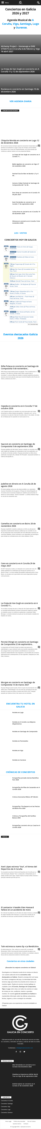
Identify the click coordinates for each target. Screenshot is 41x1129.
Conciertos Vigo (5, 1106)
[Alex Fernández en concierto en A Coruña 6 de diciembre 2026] (6, 1067)
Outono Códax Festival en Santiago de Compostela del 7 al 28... (25, 184)
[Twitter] (24, 1052)
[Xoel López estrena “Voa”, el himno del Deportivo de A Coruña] (20, 852)
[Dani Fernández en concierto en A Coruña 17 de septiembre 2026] (6, 205)
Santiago (25, 24)
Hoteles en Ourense (19, 760)
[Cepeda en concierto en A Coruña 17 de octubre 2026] (20, 393)
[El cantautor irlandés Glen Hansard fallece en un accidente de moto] (20, 892)
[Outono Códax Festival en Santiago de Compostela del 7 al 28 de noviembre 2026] (6, 185)
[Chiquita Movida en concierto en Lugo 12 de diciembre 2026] (20, 126)
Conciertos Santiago (7, 1103)
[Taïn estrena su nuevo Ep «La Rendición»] (20, 931)
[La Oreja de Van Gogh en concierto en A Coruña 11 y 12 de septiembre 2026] (20, 73)
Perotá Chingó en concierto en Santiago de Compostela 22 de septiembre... (19, 643)
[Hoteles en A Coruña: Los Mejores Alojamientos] (6, 724)
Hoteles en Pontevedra (20, 741)
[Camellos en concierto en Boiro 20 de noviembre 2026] (20, 511)
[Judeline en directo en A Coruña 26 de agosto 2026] (20, 471)
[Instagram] (21, 1052)
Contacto (25, 1123)
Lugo (36, 24)
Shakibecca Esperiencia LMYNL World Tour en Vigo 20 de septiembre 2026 (25, 1075)
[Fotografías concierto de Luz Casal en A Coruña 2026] (6, 828)
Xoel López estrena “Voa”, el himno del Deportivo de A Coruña (19, 867)
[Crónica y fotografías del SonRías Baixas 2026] (6, 818)
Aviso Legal (8, 1121)
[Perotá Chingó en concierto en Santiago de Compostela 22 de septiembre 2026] (20, 629)
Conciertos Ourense (6, 1112)
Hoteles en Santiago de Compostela (24, 731)
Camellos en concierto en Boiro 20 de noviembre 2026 (18, 524)
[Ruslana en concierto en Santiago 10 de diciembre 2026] (20, 93)
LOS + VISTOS (20, 233)
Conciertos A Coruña (7, 1100)
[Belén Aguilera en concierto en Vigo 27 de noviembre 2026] (6, 167)
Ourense (21, 27)
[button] (38, 2)
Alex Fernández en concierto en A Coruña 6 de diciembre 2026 (23, 1066)
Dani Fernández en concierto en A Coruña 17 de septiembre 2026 (24, 203)
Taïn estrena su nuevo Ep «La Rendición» (20, 946)
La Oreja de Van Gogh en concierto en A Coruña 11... (19, 604)
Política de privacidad (19, 1121)
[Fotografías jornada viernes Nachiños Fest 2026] (6, 780)
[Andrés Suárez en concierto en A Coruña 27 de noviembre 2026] (6, 1086)
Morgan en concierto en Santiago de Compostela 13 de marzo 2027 (18, 683)
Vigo (16, 24)
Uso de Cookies (31, 1121)
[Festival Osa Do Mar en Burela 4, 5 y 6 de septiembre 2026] (6, 176)
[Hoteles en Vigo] (6, 753)
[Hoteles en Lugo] (6, 715)
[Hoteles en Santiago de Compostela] (6, 734)
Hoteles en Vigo (17, 750)
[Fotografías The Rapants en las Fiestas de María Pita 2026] (6, 809)
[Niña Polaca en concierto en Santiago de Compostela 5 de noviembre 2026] (20, 353)
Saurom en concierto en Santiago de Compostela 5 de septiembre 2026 (18, 445)
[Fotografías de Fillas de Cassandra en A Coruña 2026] (6, 790)
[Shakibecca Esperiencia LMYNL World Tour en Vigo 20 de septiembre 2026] (6, 1077)
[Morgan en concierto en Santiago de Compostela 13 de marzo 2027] (20, 670)
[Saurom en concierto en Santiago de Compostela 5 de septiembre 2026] (20, 431)
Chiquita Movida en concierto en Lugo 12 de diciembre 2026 (20, 141)
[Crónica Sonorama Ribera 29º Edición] (6, 799)
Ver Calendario (32, 324)
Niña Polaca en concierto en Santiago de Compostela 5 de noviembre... (20, 367)
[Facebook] (17, 1052)
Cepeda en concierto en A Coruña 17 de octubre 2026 (19, 407)
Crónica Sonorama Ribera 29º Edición (25, 797)
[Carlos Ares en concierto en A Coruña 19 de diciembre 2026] (6, 214)
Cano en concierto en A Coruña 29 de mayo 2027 (18, 564)
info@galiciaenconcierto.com (24, 1048)
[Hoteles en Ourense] (6, 762)
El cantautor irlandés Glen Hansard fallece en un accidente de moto (17, 908)
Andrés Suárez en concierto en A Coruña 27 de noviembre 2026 (23, 1085)
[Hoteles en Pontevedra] (6, 743)
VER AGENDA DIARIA (20, 101)
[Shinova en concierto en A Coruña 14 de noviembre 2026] (6, 224)
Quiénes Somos (17, 1123)
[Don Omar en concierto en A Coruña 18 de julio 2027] (6, 195)
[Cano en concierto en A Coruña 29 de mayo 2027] (20, 551)
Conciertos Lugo (5, 1109)
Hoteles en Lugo (17, 712)
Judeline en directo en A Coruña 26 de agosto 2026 (18, 485)
